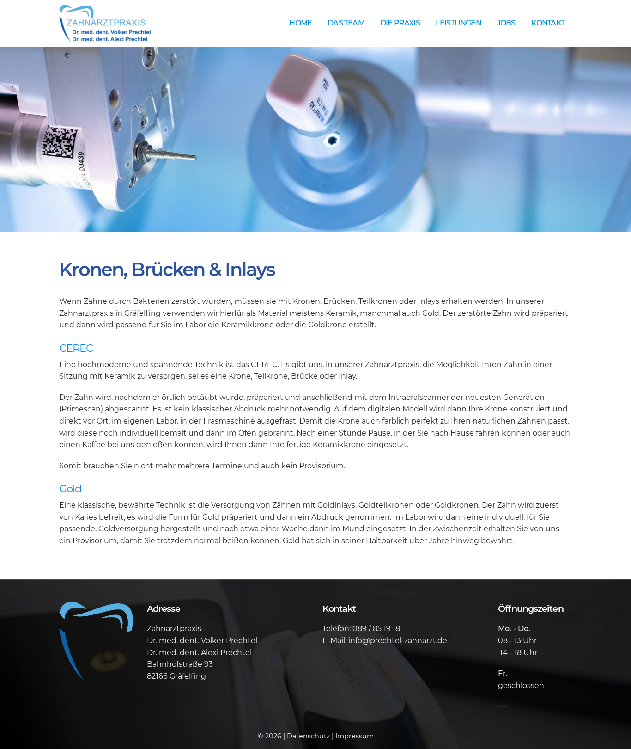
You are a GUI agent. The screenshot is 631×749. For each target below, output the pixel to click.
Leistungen (458, 22)
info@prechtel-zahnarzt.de (397, 640)
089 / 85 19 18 (376, 628)
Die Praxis (400, 22)
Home (300, 22)
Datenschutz (308, 736)
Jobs (506, 22)
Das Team (346, 22)
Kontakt (547, 22)
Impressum (354, 736)
